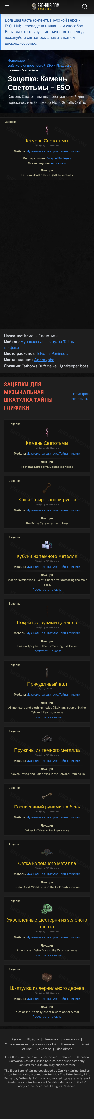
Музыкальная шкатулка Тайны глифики (53, 151)
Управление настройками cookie (30, 1044)
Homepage (16, 60)
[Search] (85, 7)
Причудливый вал (47, 684)
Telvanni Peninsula (59, 158)
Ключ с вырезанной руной (47, 500)
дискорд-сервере (20, 43)
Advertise (43, 1049)
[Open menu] (7, 7)
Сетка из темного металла (47, 863)
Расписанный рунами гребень (47, 807)
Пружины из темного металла (47, 750)
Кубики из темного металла (47, 556)
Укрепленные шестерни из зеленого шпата (47, 923)
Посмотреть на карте (47, 590)
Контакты (68, 1044)
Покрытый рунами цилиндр (47, 622)
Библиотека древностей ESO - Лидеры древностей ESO (38, 65)
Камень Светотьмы (47, 141)
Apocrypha (58, 163)
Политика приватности (61, 1039)
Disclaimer (64, 1049)
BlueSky (33, 1039)
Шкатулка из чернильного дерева (47, 988)
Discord (16, 1039)
